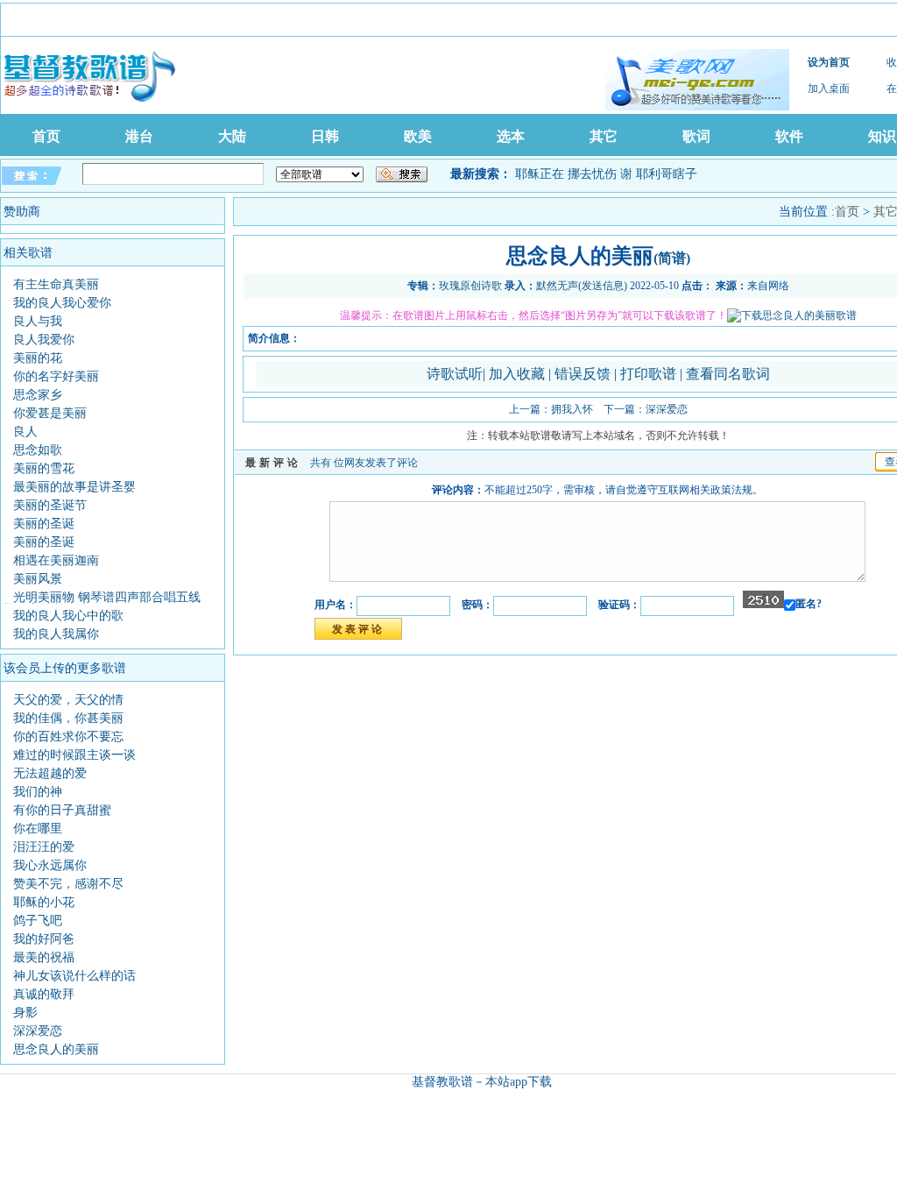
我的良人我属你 (56, 634)
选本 (511, 136)
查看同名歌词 (728, 373)
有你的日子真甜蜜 (62, 810)
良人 (25, 431)
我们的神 (37, 791)
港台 (139, 136)
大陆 (232, 136)
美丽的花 (37, 358)
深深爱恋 (37, 1031)
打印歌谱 (650, 373)
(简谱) (671, 258)
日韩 (325, 136)
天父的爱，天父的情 (68, 699)
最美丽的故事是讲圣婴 (74, 486)
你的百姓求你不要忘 (68, 736)
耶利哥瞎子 (666, 174)
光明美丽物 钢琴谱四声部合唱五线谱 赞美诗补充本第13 (101, 603)
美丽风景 (37, 578)
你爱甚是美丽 (50, 413)
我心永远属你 (50, 865)
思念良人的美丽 (56, 1049)
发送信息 (603, 286)
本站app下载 (518, 1081)
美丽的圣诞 (43, 523)
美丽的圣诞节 (50, 505)
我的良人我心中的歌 (68, 615)
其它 (604, 136)
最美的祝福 (43, 957)
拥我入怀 (572, 409)
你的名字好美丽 (56, 376)
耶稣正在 (539, 174)
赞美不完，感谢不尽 (68, 883)
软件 (789, 136)
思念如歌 (37, 450)
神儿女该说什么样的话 (74, 975)
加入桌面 (829, 88)
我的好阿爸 (43, 939)
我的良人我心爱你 (62, 302)
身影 (25, 1012)
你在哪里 (37, 828)
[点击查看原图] (792, 315)
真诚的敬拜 (43, 994)
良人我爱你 (43, 339)
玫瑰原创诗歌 (470, 286)
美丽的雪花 (43, 468)
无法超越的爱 (50, 773)
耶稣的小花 (43, 902)
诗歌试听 (455, 373)
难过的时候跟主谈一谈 (74, 754)
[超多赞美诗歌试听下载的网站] (697, 79)
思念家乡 (37, 394)
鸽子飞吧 (37, 920)
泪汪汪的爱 (43, 846)
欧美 (418, 136)
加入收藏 (518, 373)
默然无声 (557, 286)
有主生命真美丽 (56, 284)
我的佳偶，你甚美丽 (68, 718)
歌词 (696, 136)
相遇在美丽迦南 (56, 560)
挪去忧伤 (592, 174)
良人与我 (37, 321)
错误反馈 (582, 373)
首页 (46, 136)
